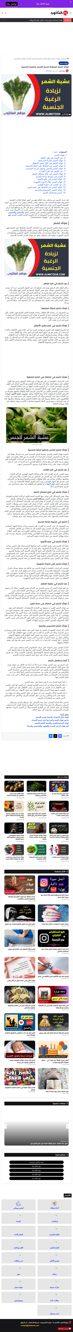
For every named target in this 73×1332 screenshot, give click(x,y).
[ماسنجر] (51, 736)
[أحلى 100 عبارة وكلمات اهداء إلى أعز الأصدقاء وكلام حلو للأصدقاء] (53, 994)
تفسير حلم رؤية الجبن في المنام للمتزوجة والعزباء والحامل (21, 1006)
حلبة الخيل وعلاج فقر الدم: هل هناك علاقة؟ (60, 794)
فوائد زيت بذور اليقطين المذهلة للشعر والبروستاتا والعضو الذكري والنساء (15, 815)
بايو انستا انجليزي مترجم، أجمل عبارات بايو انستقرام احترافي (55, 950)
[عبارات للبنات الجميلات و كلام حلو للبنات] (53, 913)
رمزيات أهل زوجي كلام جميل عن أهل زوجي (21, 980)
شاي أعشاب (50, 484)
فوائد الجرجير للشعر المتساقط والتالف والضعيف (37, 858)
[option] (36, 1126)
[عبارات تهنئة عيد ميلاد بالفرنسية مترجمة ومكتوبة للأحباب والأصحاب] (19, 885)
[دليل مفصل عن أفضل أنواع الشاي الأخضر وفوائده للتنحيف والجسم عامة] (59, 828)
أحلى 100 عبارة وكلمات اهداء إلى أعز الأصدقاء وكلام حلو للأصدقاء (53, 1006)
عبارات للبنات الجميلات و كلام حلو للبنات (55, 924)
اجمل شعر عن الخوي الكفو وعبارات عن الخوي (20, 924)
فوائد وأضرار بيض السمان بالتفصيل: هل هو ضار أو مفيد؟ (15, 794)
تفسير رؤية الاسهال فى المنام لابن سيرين (21, 949)
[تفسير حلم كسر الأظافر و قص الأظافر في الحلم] (53, 965)
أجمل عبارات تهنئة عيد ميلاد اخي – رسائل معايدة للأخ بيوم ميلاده (55, 1061)
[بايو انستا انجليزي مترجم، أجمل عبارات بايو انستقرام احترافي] (53, 938)
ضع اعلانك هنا (36, 1166)
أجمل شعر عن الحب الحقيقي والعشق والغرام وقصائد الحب (20, 1034)
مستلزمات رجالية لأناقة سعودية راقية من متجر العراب (43, 20)
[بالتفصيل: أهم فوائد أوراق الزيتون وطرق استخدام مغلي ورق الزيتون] (36, 806)
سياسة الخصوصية (46, 1322)
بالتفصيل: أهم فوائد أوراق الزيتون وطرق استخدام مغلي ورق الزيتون (36, 814)
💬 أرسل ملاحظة (64, 1329)
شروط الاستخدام (34, 1322)
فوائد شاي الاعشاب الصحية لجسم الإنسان (52, 717)
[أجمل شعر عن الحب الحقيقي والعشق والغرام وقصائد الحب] (19, 1022)
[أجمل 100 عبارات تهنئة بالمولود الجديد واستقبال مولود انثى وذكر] (19, 1049)
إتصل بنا (55, 1322)
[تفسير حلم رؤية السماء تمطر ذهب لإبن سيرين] (53, 1022)
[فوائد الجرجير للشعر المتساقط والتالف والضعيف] (36, 849)
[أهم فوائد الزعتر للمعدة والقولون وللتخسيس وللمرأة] (36, 786)
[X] (55, 736)
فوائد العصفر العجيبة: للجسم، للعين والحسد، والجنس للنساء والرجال (37, 837)
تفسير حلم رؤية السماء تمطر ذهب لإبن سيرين (54, 1032)
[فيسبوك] (60, 736)
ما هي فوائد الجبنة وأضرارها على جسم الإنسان (50, 720)
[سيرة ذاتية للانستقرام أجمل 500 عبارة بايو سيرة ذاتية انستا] (53, 884)
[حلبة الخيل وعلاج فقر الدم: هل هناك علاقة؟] (59, 786)
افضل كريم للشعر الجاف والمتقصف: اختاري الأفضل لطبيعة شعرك (43, 1143)
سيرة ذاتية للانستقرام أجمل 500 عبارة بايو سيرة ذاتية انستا (55, 896)
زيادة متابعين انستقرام (36, 1162)
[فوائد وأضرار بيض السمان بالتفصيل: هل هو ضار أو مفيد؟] (14, 786)
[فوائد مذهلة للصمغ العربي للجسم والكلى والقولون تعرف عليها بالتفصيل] (14, 828)
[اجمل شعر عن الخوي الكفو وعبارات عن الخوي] (19, 913)
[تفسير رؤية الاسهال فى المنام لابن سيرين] (19, 938)
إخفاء (55, 152)
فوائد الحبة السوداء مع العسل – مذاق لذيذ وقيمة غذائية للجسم (14, 858)
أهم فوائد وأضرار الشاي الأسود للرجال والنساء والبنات (60, 814)
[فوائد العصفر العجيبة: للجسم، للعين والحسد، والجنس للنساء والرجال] (36, 828)
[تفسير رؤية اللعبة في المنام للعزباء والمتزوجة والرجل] (19, 1076)
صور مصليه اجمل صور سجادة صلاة (57, 1091)
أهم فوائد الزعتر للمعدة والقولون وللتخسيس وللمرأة (48, 726)
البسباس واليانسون (15, 212)
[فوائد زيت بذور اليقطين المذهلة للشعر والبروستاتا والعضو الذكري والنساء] (14, 806)
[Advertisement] (36, 39)
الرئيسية (64, 59)
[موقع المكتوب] (59, 13)
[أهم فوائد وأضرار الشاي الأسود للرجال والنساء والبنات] (59, 806)
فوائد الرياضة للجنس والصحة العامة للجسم (52, 723)
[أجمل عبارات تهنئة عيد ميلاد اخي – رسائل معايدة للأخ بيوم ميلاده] (53, 1049)
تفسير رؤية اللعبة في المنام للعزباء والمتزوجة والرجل (20, 1088)
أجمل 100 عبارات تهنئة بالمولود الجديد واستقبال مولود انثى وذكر (22, 1061)
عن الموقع (24, 1322)
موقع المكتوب (62, 71)
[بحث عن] (2, 13)
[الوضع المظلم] (6, 13)
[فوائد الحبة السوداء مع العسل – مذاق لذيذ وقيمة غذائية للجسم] (14, 849)
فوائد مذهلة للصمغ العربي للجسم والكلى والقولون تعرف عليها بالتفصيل (15, 837)
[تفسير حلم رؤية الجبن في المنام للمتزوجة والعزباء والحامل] (19, 994)
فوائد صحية (56, 59)
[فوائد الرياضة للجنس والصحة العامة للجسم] (59, 849)
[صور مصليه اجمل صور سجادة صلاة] (53, 1078)
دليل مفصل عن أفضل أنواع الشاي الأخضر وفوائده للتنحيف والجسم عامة (59, 837)
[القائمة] (71, 13)
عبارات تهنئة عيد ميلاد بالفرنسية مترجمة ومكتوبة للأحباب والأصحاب (21, 897)
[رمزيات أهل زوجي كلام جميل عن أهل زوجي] (19, 967)
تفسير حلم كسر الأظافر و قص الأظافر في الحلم (53, 976)
